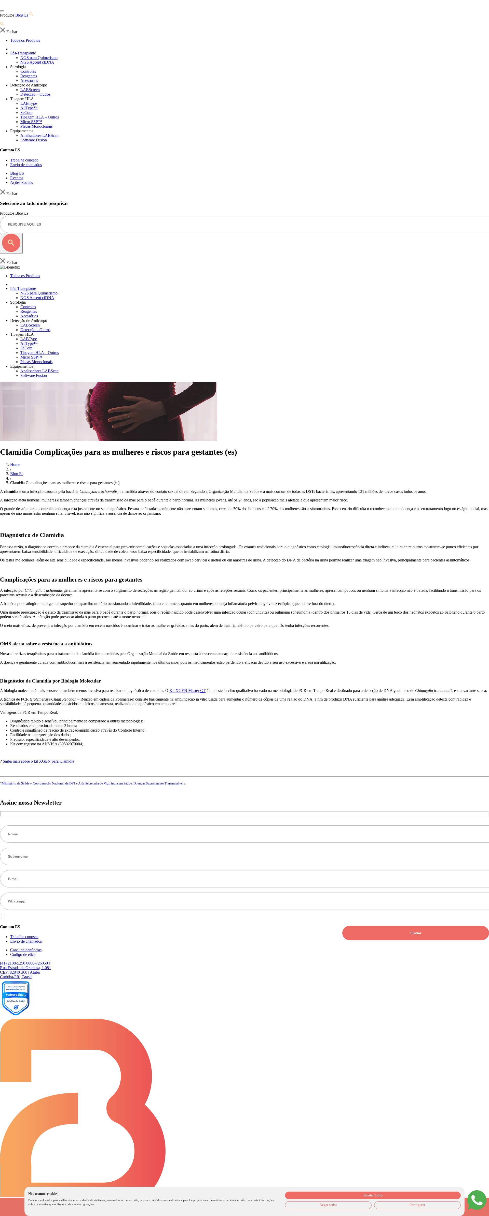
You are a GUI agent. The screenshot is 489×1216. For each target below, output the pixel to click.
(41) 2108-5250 (13, 963)
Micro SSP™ (31, 122)
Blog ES (17, 173)
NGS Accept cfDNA (37, 62)
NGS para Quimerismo (39, 57)
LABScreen (30, 89)
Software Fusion (33, 140)
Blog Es (21, 15)
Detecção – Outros (35, 94)
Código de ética (22, 954)
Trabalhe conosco (24, 160)
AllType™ (29, 108)
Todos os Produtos (25, 40)
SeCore (26, 112)
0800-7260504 (38, 963)
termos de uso (38, 917)
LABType (28, 103)
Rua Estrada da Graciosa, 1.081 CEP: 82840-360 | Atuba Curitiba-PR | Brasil (25, 972)
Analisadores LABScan (39, 135)
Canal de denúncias (26, 950)
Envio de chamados (26, 164)
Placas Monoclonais (36, 126)
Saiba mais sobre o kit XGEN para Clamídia (38, 761)
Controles (28, 71)
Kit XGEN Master (187, 690)
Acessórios (29, 80)
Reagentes (28, 76)
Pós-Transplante (23, 53)
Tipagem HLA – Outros (39, 117)
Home (15, 464)
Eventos (16, 178)
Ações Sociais (21, 182)
